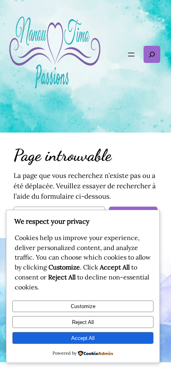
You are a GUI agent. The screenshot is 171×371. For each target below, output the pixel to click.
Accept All (83, 338)
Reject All (83, 322)
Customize (83, 306)
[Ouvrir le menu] (131, 54)
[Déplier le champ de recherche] (152, 54)
